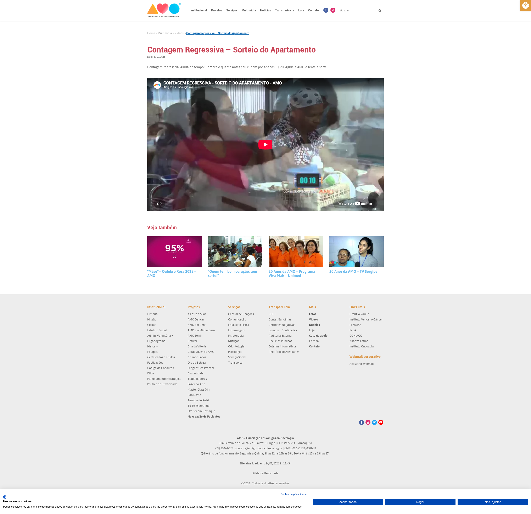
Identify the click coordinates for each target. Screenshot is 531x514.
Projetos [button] (216, 10)
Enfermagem (236, 330)
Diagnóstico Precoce (201, 368)
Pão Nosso (194, 395)
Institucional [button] (198, 10)
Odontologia (236, 346)
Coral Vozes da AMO (201, 351)
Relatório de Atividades (284, 351)
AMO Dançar (196, 319)
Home (151, 33)
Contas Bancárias (280, 319)
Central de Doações (241, 314)
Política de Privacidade (162, 384)
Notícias (265, 10)
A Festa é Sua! (197, 314)
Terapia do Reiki (198, 400)
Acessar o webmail (362, 363)
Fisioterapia (236, 335)
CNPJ (272, 314)
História (152, 314)
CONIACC (356, 335)
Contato (313, 10)
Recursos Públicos (280, 341)
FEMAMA (355, 324)
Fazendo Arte (196, 384)
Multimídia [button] (249, 10)
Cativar (192, 341)
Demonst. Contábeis (282, 330)
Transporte (235, 362)
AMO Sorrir (195, 335)
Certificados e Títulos (161, 357)
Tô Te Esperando (198, 405)
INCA (353, 330)
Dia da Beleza (197, 362)
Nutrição (234, 341)
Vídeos (179, 33)
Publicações (155, 362)
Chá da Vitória (197, 346)
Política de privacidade (294, 494)
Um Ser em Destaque (201, 411)
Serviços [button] (231, 10)
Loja (301, 10)
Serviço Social (237, 357)
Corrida (314, 341)
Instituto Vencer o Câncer (366, 319)
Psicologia (235, 351)
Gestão (151, 324)
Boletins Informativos (282, 346)
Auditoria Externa (280, 335)
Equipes (152, 351)
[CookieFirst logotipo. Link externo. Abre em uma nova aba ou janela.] (4, 497)
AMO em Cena (197, 324)
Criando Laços (197, 357)
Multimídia (165, 33)
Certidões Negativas (282, 324)
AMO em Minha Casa (201, 330)
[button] (525, 5)
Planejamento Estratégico (164, 378)
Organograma (156, 341)
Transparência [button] (284, 10)
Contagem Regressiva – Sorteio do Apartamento (217, 33)
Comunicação (237, 319)
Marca (151, 346)
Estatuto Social (157, 330)
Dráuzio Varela (359, 314)
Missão (151, 319)
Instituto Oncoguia (362, 346)
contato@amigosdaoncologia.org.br (258, 448)
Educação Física (238, 324)
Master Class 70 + (199, 389)
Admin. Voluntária (159, 335)
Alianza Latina (359, 341)
